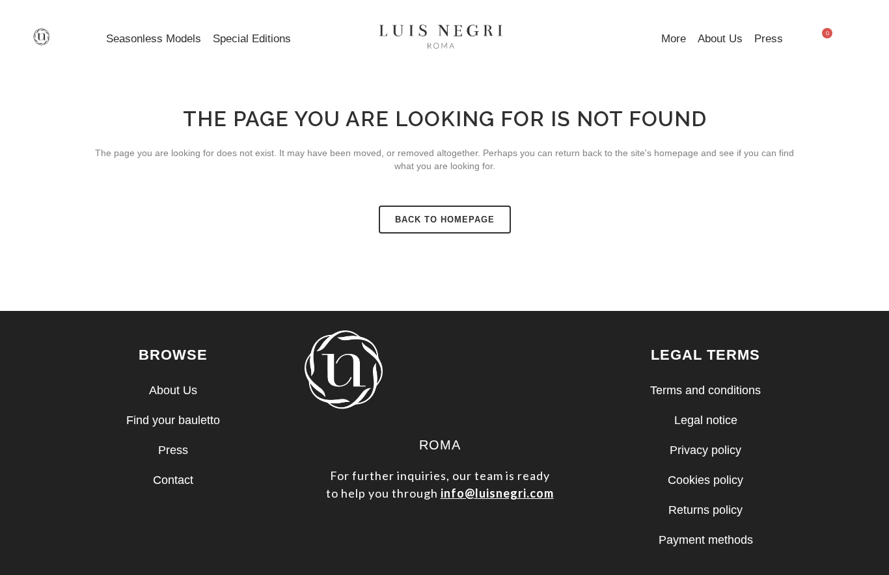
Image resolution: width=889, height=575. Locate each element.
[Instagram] (440, 534)
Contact (173, 480)
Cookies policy (705, 480)
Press (768, 39)
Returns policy (705, 509)
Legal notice (705, 420)
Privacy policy (705, 450)
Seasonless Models (153, 39)
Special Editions (252, 39)
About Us (720, 39)
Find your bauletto (173, 420)
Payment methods (706, 539)
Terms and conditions (705, 390)
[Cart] (822, 39)
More (673, 39)
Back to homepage (445, 219)
